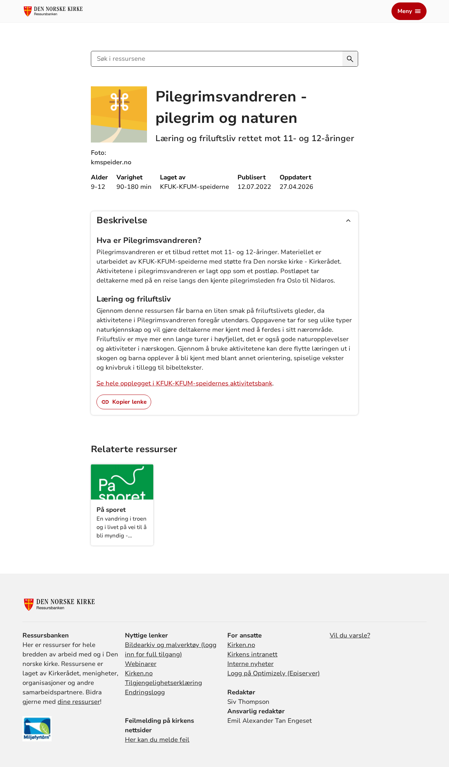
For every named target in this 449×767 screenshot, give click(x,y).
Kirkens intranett (252, 654)
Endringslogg (145, 692)
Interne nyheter (250, 664)
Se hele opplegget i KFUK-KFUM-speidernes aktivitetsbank (184, 383)
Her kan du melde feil (157, 739)
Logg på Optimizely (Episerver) (273, 673)
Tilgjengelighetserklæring (163, 683)
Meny (404, 11)
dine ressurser (79, 701)
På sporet (111, 509)
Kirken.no (139, 673)
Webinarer (140, 664)
